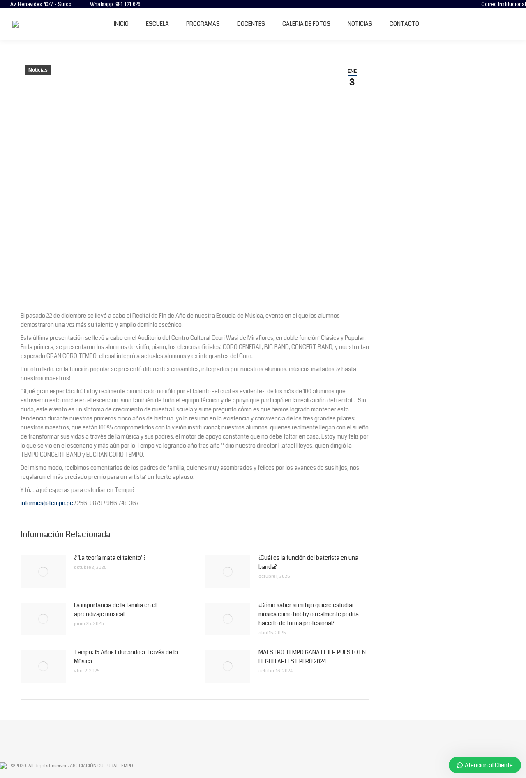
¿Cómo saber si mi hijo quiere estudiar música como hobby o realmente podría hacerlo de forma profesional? (308, 614)
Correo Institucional (503, 4)
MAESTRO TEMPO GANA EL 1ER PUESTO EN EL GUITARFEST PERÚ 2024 (312, 656)
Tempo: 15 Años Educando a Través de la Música (126, 656)
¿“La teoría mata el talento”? (110, 558)
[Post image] (43, 571)
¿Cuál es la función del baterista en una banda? (308, 562)
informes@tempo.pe (47, 503)
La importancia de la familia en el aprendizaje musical (115, 609)
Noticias (38, 70)
